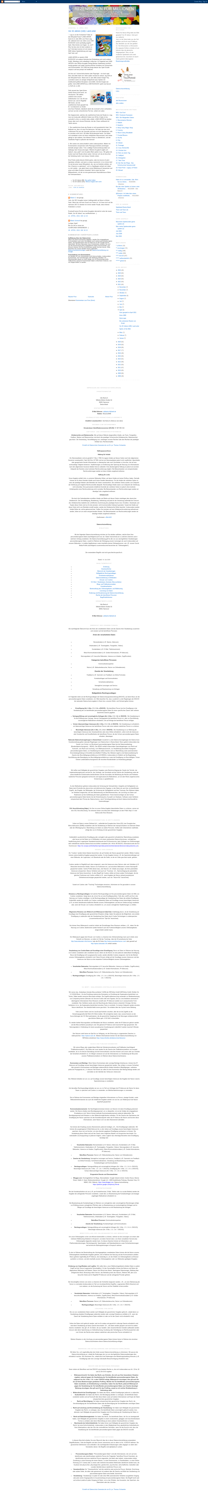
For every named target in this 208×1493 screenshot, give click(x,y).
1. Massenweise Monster (124, 120)
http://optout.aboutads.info (99, 943)
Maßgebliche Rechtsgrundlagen (106, 573)
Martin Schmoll (75, 220)
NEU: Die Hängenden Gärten (125, 117)
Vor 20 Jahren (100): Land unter (82, 31)
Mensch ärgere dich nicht (94, 181)
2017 (119, 350)
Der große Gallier (90, 180)
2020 (119, 342)
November (122, 290)
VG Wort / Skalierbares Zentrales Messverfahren (106, 582)
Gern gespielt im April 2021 (127, 312)
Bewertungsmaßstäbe (123, 61)
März (121, 332)
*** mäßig (119, 251)
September (122, 295)
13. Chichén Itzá (121, 150)
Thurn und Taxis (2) (122, 210)
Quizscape (122, 318)
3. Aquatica (119, 125)
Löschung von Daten (106, 591)
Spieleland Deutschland (123, 207)
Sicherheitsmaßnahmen (106, 575)
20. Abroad (119, 170)
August (121, 298)
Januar (121, 338)
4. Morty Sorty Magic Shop (124, 128)
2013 (119, 362)
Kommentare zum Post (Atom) (85, 300)
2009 (119, 373)
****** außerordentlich (122, 258)
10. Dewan (119, 143)
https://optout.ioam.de (88, 1036)
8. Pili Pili (119, 138)
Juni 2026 (119, 233)
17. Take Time (120, 160)
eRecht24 (108, 517)
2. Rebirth (119, 122)
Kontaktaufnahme (106, 586)
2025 (119, 273)
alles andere (120, 103)
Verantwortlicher (106, 569)
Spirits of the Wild (125, 329)
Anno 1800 (122, 315)
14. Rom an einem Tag (123, 153)
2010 (119, 370)
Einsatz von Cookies (106, 580)
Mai (120, 307)
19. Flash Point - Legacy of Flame (126, 168)
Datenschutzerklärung (123, 88)
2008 (119, 376)
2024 (119, 276)
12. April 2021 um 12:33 (78, 216)
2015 (119, 356)
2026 (119, 270)
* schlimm (119, 245)
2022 (119, 281)
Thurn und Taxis (121, 212)
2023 (119, 279)
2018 (119, 347)
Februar (121, 335)
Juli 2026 (119, 231)
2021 (119, 284)
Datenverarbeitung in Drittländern (106, 578)
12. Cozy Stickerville (122, 148)
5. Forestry (119, 130)
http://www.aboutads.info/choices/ (81, 941)
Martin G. (73, 197)
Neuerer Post (72, 296)
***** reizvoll (120, 255)
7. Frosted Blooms (122, 135)
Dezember (122, 287)
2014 (119, 359)
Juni (120, 304)
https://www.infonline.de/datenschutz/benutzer (111, 1038)
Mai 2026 (119, 236)
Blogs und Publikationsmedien (106, 584)
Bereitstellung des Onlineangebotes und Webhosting (106, 588)
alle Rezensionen (121, 100)
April (120, 310)
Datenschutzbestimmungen (76, 250)
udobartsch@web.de (109, 411)
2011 (119, 367)
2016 (119, 353)
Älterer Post (109, 296)
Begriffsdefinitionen (106, 597)
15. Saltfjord (120, 155)
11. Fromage (120, 145)
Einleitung (106, 567)
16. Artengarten (120, 158)
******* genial (120, 261)
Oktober (121, 293)
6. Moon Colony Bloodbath (124, 132)
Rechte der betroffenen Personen (106, 595)
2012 (119, 364)
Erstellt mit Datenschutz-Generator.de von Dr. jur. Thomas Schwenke (104, 445)
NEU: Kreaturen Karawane (124, 115)
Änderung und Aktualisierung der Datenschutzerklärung (106, 593)
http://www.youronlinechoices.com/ (115, 941)
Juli (120, 301)
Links (117, 91)
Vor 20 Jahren (78, 187)
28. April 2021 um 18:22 (78, 230)
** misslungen (120, 248)
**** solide (119, 253)
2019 (119, 344)
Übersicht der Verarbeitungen (106, 571)
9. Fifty (118, 140)
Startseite (91, 296)
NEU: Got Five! (121, 112)
